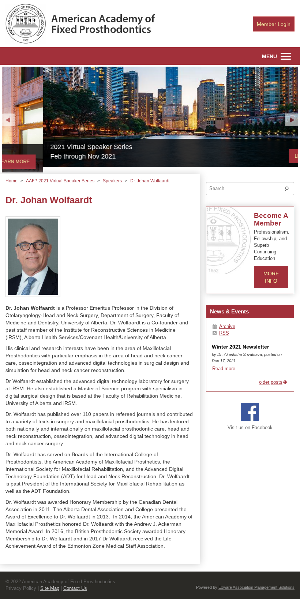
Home (11, 180)
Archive (227, 326)
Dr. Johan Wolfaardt (149, 180)
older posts (270, 382)
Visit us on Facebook (250, 427)
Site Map (49, 588)
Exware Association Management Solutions (256, 587)
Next (291, 120)
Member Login (273, 24)
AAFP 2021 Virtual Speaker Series (60, 180)
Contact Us (75, 588)
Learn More (269, 156)
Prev (8, 120)
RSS (224, 333)
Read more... (226, 368)
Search (288, 190)
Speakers (112, 180)
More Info (271, 277)
